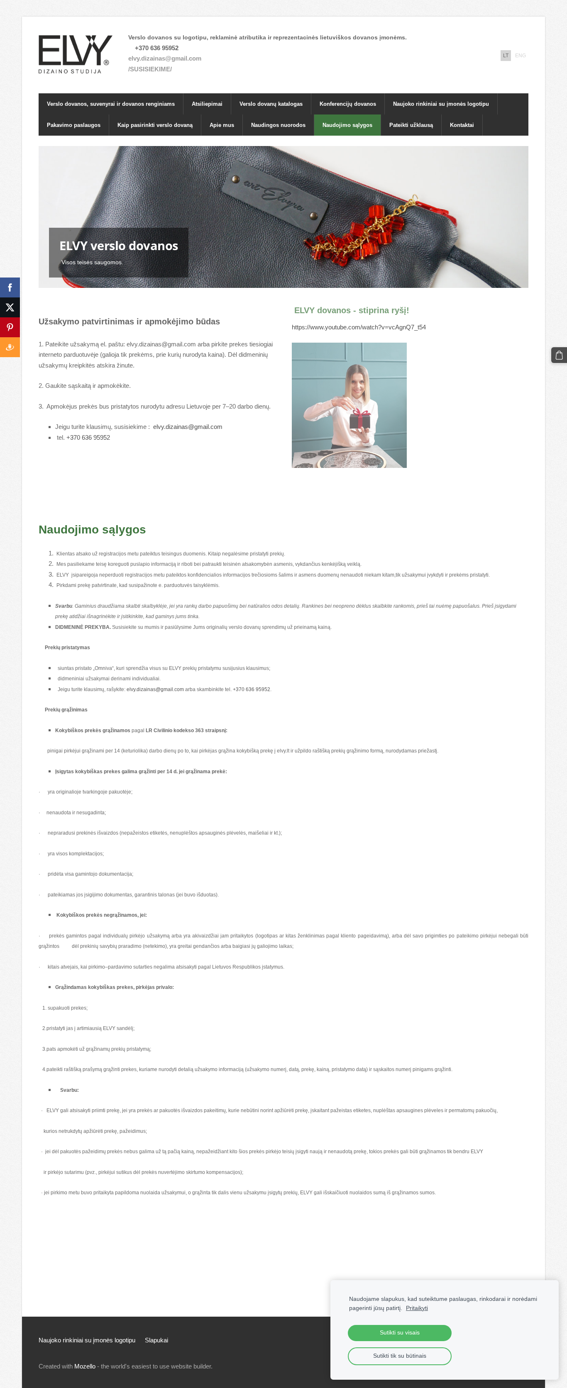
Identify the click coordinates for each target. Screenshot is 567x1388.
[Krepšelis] (559, 355)
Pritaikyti (417, 1308)
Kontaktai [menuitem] (462, 125)
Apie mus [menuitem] (222, 125)
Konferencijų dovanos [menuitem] (348, 104)
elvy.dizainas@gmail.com (164, 58)
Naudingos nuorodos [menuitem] (278, 125)
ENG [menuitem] (520, 55)
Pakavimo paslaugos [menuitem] (73, 125)
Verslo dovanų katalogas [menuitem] (271, 104)
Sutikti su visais (400, 1333)
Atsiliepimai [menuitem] (207, 104)
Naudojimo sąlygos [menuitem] (347, 125)
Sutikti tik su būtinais (399, 1356)
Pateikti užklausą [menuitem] (411, 125)
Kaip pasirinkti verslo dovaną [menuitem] (155, 125)
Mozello (84, 1366)
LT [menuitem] (505, 55)
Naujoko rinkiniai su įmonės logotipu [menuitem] (441, 104)
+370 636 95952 (88, 437)
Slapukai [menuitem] (156, 1340)
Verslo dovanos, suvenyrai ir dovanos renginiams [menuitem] (111, 104)
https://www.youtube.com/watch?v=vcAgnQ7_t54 (359, 327)
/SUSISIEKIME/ (150, 69)
